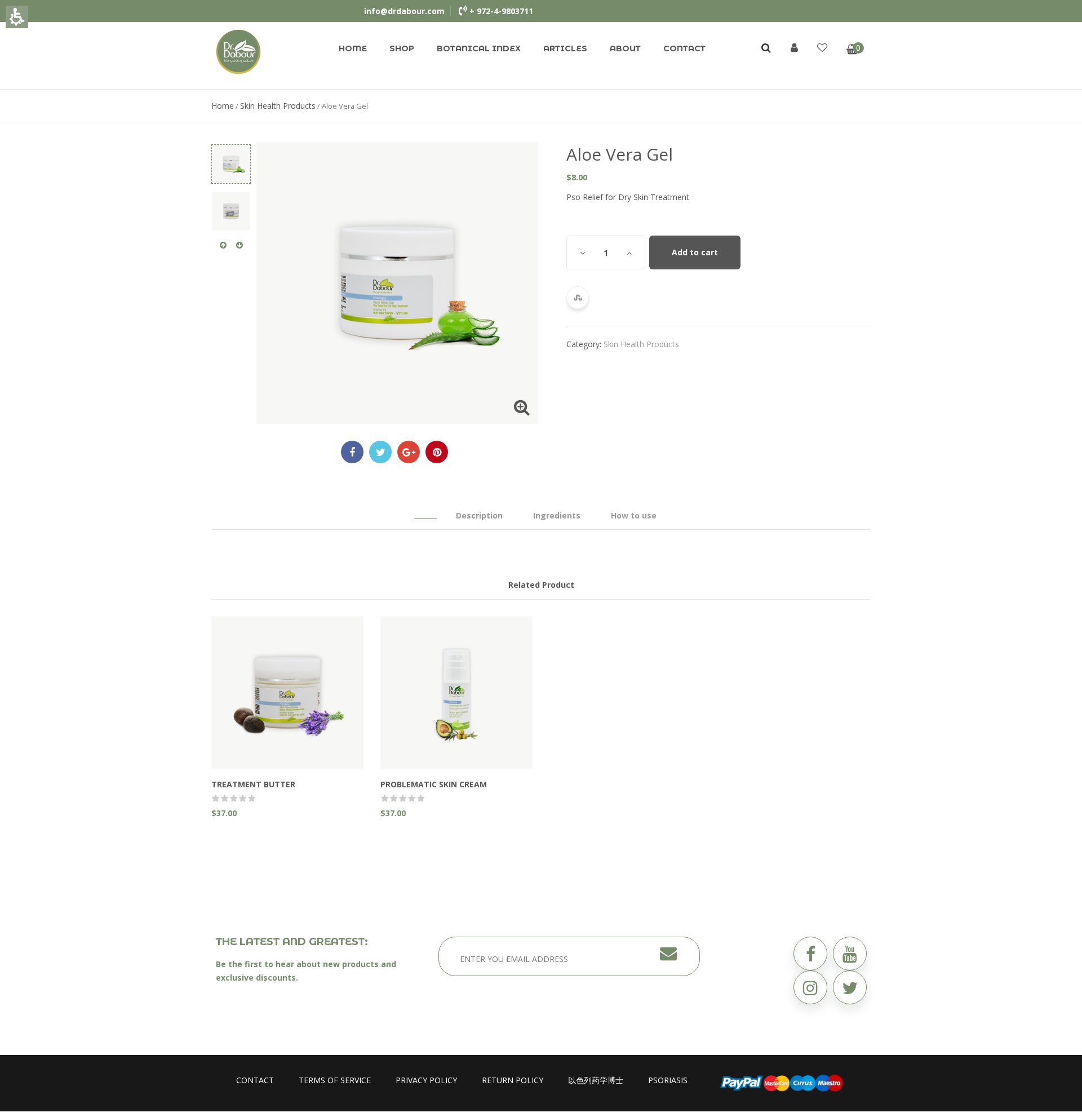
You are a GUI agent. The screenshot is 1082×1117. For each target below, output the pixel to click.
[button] (850, 987)
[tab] (425, 510)
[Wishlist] (822, 47)
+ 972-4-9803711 (501, 11)
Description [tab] (479, 515)
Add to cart (695, 252)
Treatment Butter (253, 784)
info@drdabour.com (404, 11)
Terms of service (335, 1080)
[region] (541, 105)
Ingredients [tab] (556, 515)
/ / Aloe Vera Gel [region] (289, 105)
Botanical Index (479, 48)
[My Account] (794, 47)
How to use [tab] (634, 515)
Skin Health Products (278, 105)
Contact (684, 48)
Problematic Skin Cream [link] (433, 784)
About (625, 48)
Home (353, 48)
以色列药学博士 (595, 1080)
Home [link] (222, 105)
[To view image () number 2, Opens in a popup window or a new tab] (231, 211)
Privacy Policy (426, 1080)
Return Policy (512, 1080)
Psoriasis (668, 1080)
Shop (401, 48)
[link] (238, 51)
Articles (565, 48)
